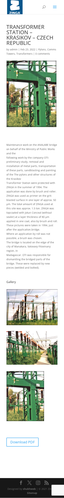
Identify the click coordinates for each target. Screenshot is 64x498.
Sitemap (32, 493)
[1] (32, 325)
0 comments (42, 53)
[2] (32, 364)
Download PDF (22, 442)
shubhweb (29, 489)
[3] (25, 421)
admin (14, 49)
